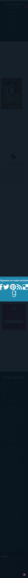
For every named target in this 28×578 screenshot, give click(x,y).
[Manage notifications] (24, 574)
